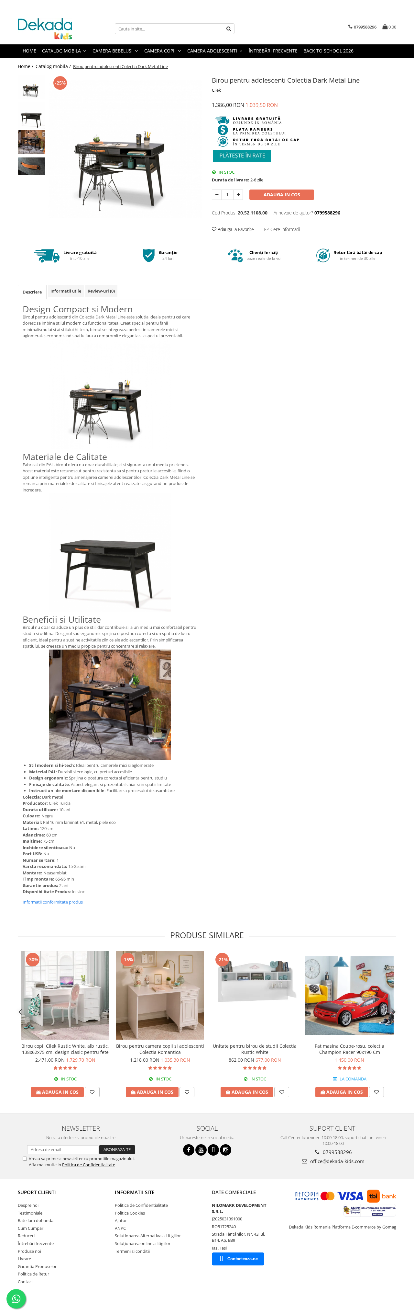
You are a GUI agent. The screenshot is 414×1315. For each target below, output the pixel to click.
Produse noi (29, 1251)
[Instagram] (225, 1150)
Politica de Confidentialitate (88, 1165)
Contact (25, 1282)
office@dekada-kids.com (337, 1161)
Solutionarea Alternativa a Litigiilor (148, 1236)
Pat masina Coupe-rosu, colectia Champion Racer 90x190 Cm (349, 1049)
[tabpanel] (125, 149)
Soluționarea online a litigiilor (142, 1243)
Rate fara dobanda (35, 1220)
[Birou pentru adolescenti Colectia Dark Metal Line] (125, 149)
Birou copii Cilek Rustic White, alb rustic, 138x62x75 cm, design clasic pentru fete (65, 1049)
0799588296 (336, 1152)
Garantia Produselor (37, 1266)
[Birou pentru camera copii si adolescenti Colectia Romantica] (160, 995)
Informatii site (134, 1192)
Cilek (216, 90)
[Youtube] (201, 1150)
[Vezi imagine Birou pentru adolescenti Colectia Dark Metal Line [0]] (31, 87)
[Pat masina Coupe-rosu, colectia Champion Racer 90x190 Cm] (349, 995)
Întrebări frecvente (36, 1243)
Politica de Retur (33, 1274)
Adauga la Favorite (235, 229)
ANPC (120, 1228)
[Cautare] (228, 28)
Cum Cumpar (30, 1228)
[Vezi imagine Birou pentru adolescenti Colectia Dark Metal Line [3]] (31, 166)
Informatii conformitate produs (53, 902)
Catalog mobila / (54, 66)
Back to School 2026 (328, 51)
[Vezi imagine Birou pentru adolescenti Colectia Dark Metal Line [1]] (31, 115)
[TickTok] (213, 1150)
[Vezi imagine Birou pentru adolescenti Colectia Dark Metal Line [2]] (31, 142)
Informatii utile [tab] (65, 291)
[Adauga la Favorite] (92, 1092)
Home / (26, 66)
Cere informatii (284, 229)
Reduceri (26, 1236)
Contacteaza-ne (242, 1258)
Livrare (24, 1259)
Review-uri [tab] (101, 291)
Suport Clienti (37, 1192)
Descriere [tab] (32, 292)
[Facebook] (188, 1150)
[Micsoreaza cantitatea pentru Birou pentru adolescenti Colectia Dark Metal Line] (217, 195)
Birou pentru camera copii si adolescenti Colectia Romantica (160, 1049)
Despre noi (28, 1205)
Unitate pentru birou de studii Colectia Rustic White (255, 1049)
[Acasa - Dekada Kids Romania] (50, 29)
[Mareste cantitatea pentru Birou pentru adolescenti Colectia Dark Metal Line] (238, 195)
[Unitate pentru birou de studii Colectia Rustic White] (255, 995)
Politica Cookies (130, 1213)
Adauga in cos (282, 194)
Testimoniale (30, 1213)
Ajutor (121, 1220)
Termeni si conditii (132, 1251)
